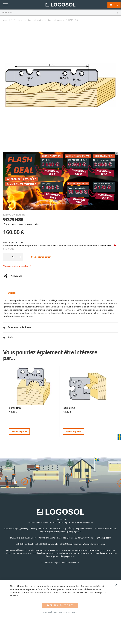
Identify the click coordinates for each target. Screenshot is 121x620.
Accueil (6, 20)
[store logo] (60, 5)
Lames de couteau (36, 20)
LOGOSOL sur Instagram (70, 544)
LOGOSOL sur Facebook (26, 544)
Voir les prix (9, 242)
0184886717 (90, 528)
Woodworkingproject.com (94, 544)
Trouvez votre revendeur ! (17, 266)
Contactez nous (60, 519)
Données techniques (19, 327)
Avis (10, 337)
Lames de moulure (56, 20)
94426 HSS (69, 408)
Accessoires (19, 20)
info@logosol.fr (74, 531)
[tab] (60, 293)
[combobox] (60, 13)
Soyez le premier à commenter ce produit (21, 224)
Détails (12, 292)
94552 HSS (15, 408)
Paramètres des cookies (82, 522)
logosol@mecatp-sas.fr (101, 537)
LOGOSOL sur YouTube (48, 544)
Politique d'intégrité (61, 522)
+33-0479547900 (81, 537)
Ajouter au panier (19, 431)
